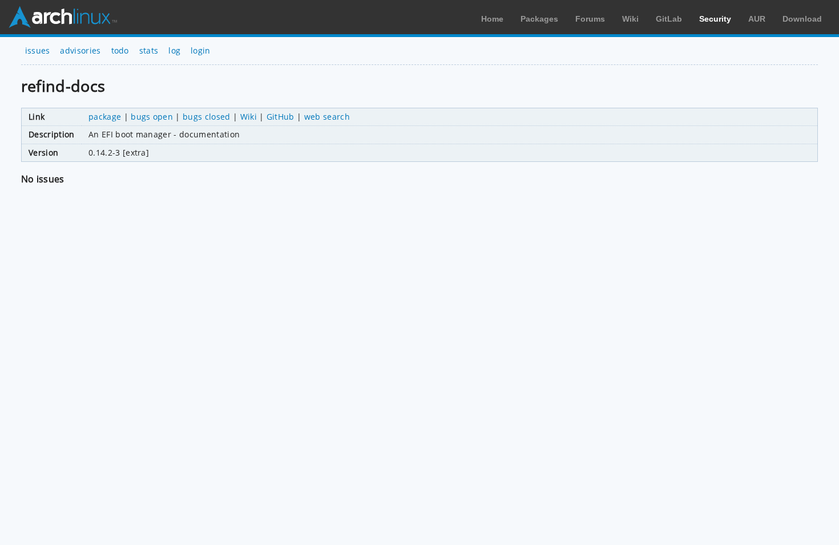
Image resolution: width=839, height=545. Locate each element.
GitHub (281, 116)
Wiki (630, 18)
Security (715, 18)
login (201, 50)
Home (492, 18)
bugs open (152, 116)
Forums (590, 18)
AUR (756, 18)
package (104, 116)
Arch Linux (63, 17)
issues (37, 50)
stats (149, 50)
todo (120, 50)
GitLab (669, 18)
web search (327, 116)
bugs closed (207, 116)
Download (802, 18)
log (174, 50)
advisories (80, 50)
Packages (539, 18)
